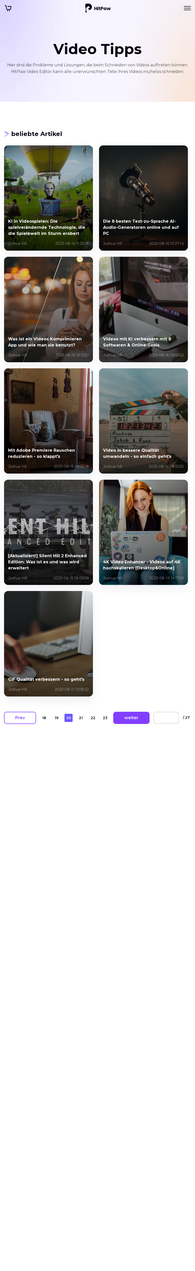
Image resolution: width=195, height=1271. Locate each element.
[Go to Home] (98, 8)
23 (105, 718)
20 (68, 718)
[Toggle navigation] (187, 8)
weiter (131, 717)
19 (56, 718)
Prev (20, 717)
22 (93, 718)
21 (81, 718)
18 (44, 718)
